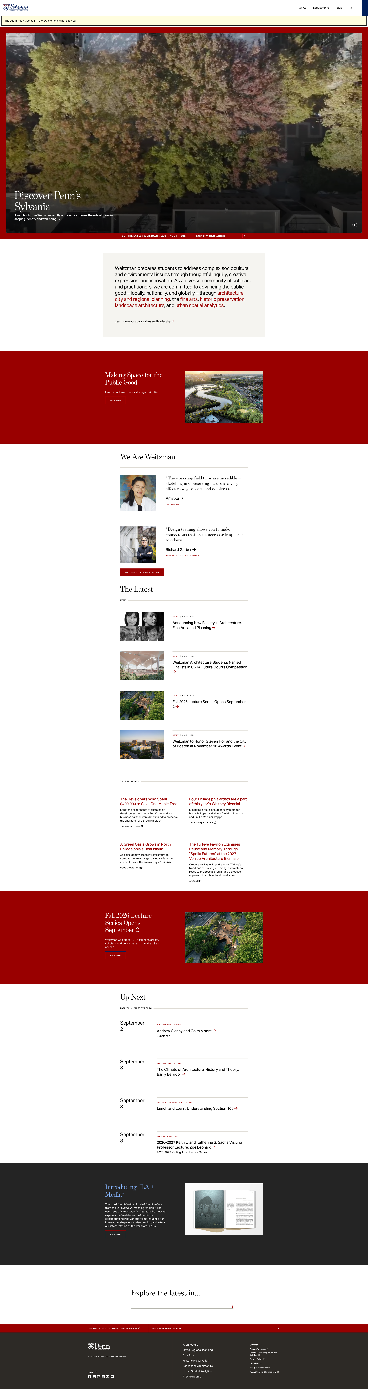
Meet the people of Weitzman (142, 572)
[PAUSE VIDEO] (354, 225)
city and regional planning (142, 299)
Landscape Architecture (198, 1366)
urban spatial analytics (200, 305)
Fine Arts (188, 1355)
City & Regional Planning (198, 1350)
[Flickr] (112, 1377)
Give (339, 8)
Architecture (190, 1344)
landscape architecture (139, 305)
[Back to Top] (358, 1371)
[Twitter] (94, 1377)
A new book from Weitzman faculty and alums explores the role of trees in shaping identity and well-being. (63, 217)
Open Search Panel (351, 8)
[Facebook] (89, 1377)
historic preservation (222, 299)
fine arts (189, 299)
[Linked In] (98, 1377)
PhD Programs (192, 1376)
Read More (115, 400)
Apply (302, 8)
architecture (230, 293)
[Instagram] (103, 1377)
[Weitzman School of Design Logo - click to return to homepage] (15, 7)
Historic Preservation (196, 1360)
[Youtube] (107, 1377)
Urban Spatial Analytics (197, 1371)
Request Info (321, 8)
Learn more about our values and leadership (143, 321)
